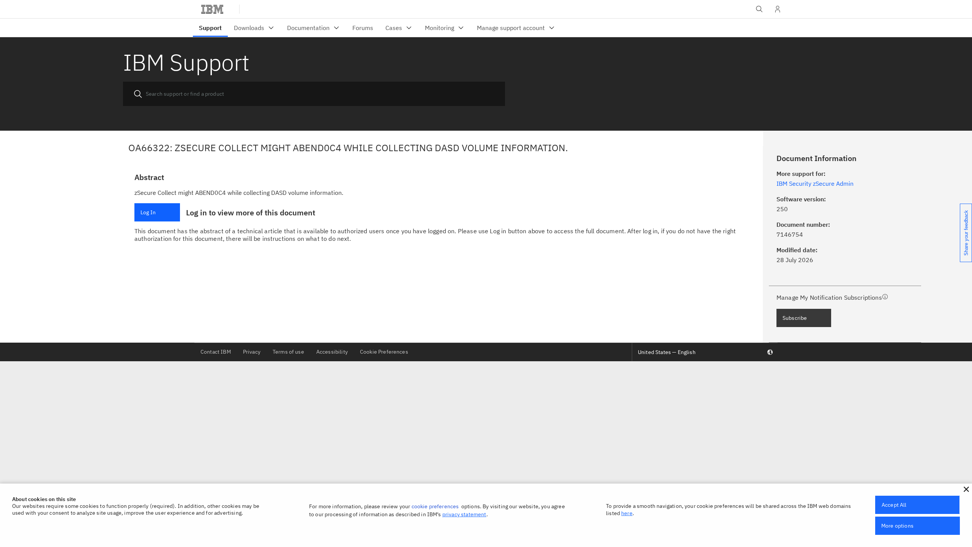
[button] (966, 489)
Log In (148, 212)
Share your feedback (966, 233)
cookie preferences (435, 506)
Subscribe (795, 318)
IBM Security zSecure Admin (815, 183)
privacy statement (464, 514)
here (627, 513)
